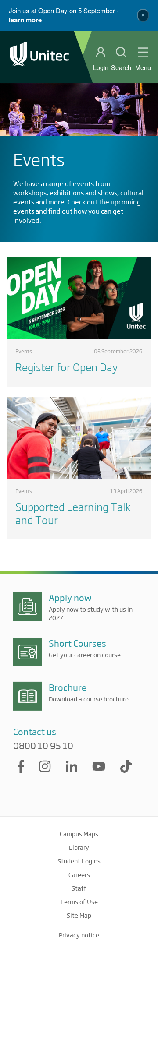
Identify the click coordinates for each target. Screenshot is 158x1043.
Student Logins (79, 860)
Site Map (79, 915)
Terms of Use (79, 901)
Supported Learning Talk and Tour (73, 513)
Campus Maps (79, 833)
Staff (79, 888)
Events (23, 351)
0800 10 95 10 (43, 745)
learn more (25, 20)
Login (100, 67)
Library (79, 847)
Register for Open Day (66, 366)
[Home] (39, 56)
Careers (79, 874)
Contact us (34, 731)
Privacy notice (79, 934)
